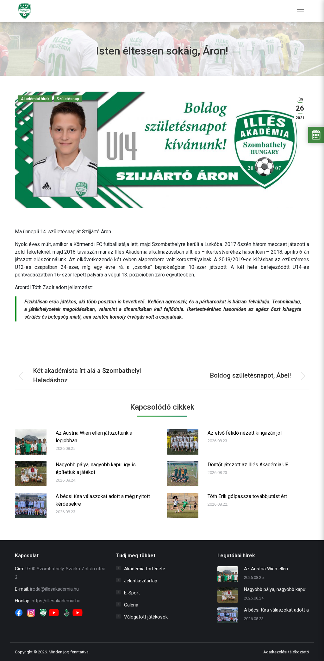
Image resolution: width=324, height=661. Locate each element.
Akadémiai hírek (35, 99)
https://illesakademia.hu (56, 601)
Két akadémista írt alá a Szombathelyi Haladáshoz (87, 375)
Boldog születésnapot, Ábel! (250, 375)
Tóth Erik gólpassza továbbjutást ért (247, 496)
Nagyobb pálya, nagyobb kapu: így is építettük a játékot (96, 468)
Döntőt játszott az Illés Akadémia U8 (248, 465)
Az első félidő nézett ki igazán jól (245, 433)
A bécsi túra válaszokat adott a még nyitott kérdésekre (103, 500)
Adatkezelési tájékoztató (286, 652)
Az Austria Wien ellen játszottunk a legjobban (94, 437)
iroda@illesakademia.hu (54, 589)
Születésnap (68, 99)
